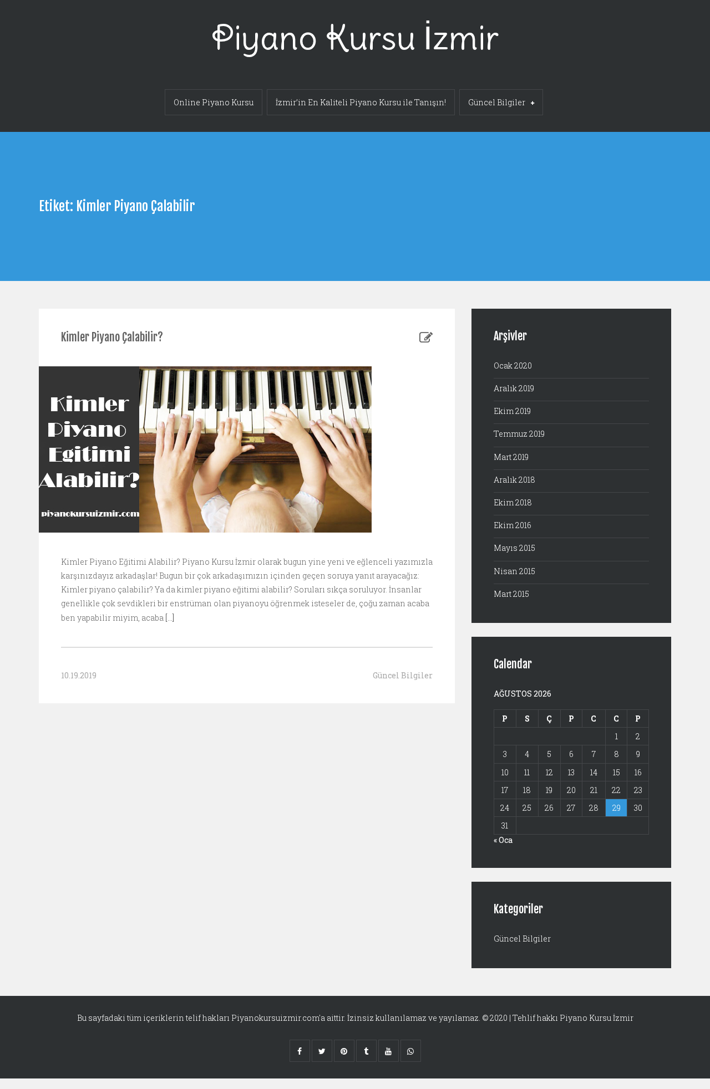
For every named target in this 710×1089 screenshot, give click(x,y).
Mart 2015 (511, 594)
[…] (169, 617)
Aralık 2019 (514, 388)
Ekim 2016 (512, 525)
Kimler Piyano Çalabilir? (112, 337)
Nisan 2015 (514, 571)
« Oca (503, 840)
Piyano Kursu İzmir (355, 37)
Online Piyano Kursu (213, 102)
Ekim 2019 (512, 411)
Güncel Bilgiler (496, 102)
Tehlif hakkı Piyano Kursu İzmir (573, 1018)
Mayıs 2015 (514, 548)
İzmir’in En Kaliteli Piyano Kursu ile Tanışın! (361, 102)
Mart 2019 (511, 457)
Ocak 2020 (513, 365)
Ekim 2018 (513, 502)
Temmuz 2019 (519, 433)
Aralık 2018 (514, 479)
